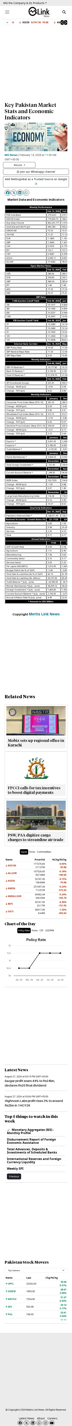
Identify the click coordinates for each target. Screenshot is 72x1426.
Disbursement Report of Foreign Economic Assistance (31, 1141)
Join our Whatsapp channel (37, 171)
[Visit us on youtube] (52, 1422)
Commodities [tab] (44, 851)
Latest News (26, 1418)
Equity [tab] (24, 851)
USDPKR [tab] (49, 930)
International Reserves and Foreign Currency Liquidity (34, 1160)
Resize (18, 165)
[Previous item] (62, 22)
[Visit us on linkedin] (33, 1422)
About (41, 1418)
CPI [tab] (41, 930)
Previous (14, 1176)
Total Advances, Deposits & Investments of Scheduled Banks (32, 1150)
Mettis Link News (44, 614)
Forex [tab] (32, 851)
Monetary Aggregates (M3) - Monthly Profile (30, 1131)
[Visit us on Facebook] (20, 1422)
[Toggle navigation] (7, 12)
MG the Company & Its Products (23, 3)
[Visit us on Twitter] (26, 1422)
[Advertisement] (36, 61)
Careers (52, 1418)
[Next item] (65, 22)
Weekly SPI (15, 1168)
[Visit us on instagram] (45, 1422)
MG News (11, 155)
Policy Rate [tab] (24, 930)
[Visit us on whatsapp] (39, 1422)
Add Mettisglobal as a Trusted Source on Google (36, 179)
